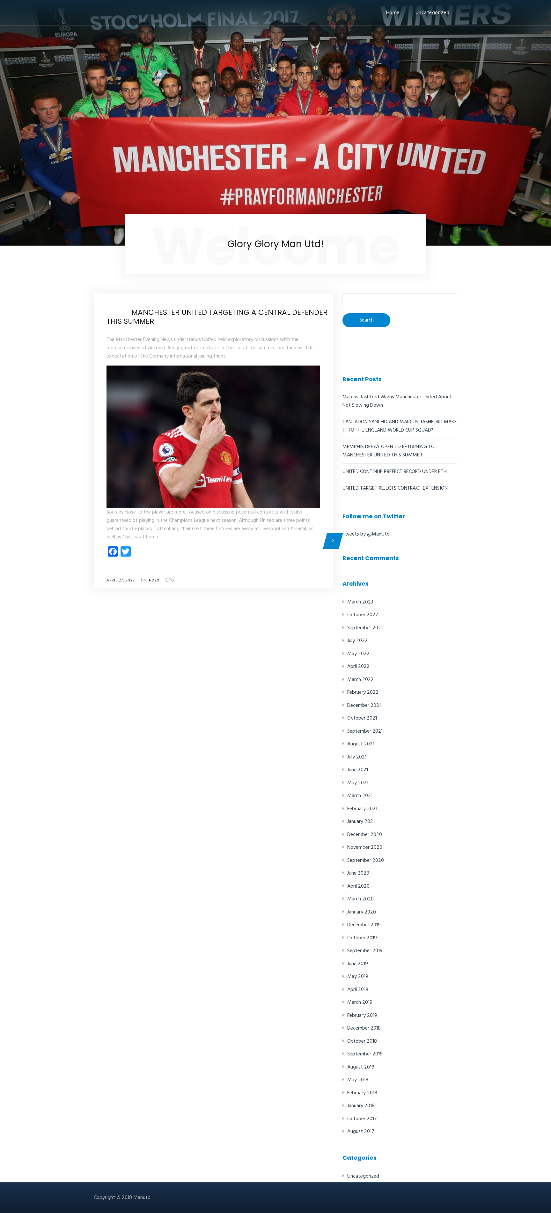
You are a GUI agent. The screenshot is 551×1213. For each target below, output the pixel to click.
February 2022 (362, 692)
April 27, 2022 (121, 580)
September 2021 (365, 731)
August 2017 (360, 1132)
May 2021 (357, 783)
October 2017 (362, 1119)
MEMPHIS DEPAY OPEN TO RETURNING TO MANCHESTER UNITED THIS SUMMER (388, 451)
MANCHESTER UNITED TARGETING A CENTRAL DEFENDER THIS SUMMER (217, 316)
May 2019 (357, 977)
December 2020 (364, 835)
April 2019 (357, 990)
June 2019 (357, 964)
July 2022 (357, 641)
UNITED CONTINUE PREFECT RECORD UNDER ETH (394, 472)
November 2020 (364, 847)
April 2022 (358, 666)
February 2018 (362, 1093)
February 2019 (362, 1015)
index (153, 580)
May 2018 (357, 1080)
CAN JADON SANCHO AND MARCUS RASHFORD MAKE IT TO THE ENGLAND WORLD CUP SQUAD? (399, 426)
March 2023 (360, 602)
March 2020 (360, 899)
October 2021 (362, 718)
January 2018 (361, 1106)
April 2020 (358, 886)
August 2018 (360, 1067)
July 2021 (356, 757)
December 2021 (364, 705)
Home (393, 13)
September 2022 (365, 628)
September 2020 (365, 860)
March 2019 (359, 1002)
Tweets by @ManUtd (366, 534)
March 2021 (359, 796)
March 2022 (360, 680)
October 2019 (362, 938)
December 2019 (364, 925)
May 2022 (358, 654)
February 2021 (362, 809)
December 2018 (364, 1028)
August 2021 (360, 744)
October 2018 (362, 1041)
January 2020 (361, 912)
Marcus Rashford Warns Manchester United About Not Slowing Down (397, 401)
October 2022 (362, 615)
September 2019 (365, 951)
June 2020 (358, 873)
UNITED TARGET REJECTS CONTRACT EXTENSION (395, 488)
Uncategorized (432, 13)
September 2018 (365, 1054)
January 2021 (361, 821)
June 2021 (357, 770)
